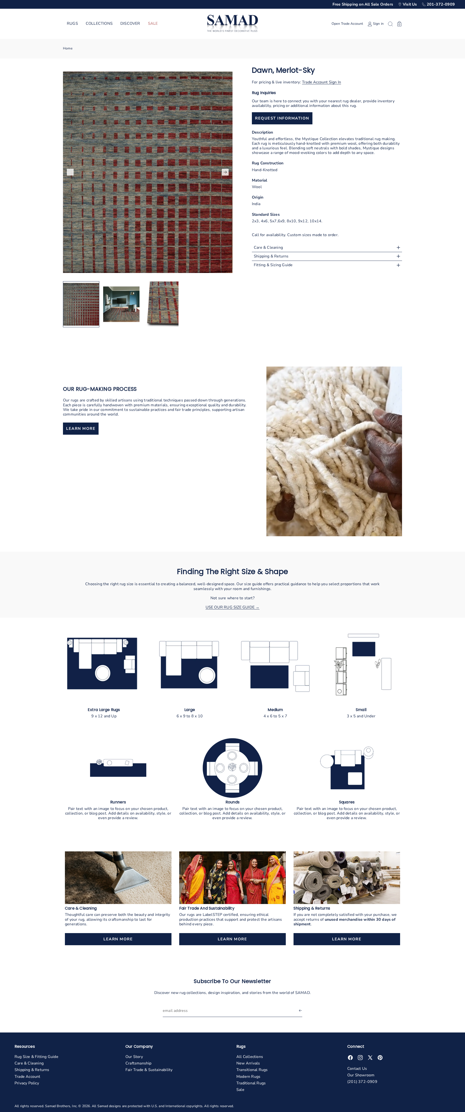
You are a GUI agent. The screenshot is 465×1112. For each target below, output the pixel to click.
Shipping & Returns (32, 1069)
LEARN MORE (80, 429)
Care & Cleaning (29, 1063)
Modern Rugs (248, 1076)
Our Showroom (360, 1075)
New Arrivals (248, 1063)
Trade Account (27, 1076)
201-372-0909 (441, 4)
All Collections (249, 1056)
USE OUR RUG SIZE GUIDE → (233, 607)
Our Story (134, 1056)
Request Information (282, 118)
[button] (72, 24)
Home (67, 48)
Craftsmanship (138, 1063)
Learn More (118, 939)
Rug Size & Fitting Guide (36, 1056)
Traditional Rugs (251, 1083)
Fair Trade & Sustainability (148, 1069)
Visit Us (410, 4)
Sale (240, 1089)
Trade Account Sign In (321, 82)
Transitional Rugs (252, 1069)
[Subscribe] (300, 1010)
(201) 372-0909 (362, 1081)
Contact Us (357, 1068)
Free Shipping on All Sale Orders (363, 4)
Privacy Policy (27, 1083)
